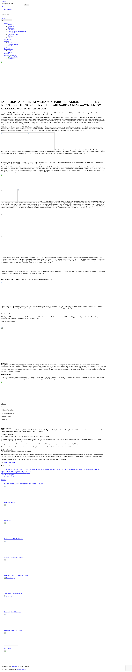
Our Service (11, 29)
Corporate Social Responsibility (17, 31)
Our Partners (11, 36)
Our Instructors (12, 33)
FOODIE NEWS (13, 44)
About (6, 23)
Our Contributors (13, 34)
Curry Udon (7, 520)
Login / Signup (8, 49)
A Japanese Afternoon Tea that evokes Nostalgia (15, 473)
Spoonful (3, 1)
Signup (10, 52)
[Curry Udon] (11, 529)
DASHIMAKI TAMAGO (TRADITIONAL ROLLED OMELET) (23, 484)
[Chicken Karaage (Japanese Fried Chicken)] (11, 584)
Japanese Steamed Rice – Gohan (13, 557)
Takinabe (12, 462)
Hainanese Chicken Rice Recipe (13, 630)
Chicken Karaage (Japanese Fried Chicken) (16, 575)
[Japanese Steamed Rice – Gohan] (11, 565)
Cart (2, 6)
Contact (6, 54)
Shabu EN (7, 462)
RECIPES (11, 45)
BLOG (10, 42)
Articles (6, 41)
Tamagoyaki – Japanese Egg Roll (13, 593)
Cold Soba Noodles (9, 502)
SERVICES (7, 39)
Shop (5, 47)
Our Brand (11, 28)
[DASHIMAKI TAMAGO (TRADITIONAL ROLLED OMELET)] (11, 492)
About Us (10, 24)
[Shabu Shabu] (11, 657)
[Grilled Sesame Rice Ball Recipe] (11, 547)
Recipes (3, 480)
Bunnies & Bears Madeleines (12, 612)
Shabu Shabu (8, 648)
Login (9, 50)
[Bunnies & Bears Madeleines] (11, 620)
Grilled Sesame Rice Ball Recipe (13, 539)
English (16, 57)
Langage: (7, 55)
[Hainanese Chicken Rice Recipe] (11, 638)
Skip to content (5, 18)
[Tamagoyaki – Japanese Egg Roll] (11, 602)
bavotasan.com (21, 669)
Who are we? (11, 26)
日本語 (16, 58)
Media (9, 37)
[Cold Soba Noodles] (11, 510)
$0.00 (8, 9)
